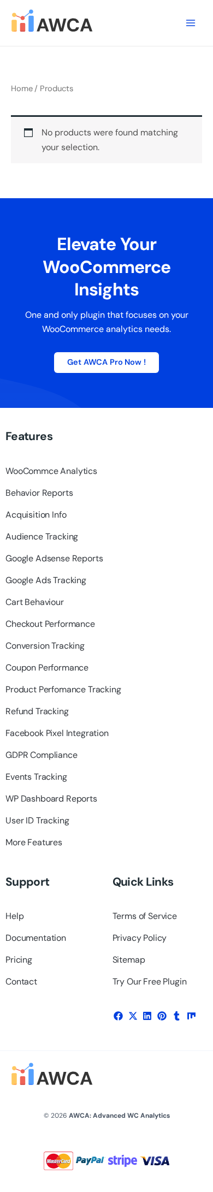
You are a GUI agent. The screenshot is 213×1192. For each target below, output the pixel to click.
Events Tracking (36, 776)
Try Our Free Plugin (150, 981)
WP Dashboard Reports (51, 798)
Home (21, 88)
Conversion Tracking (45, 645)
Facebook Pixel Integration (57, 733)
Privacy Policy (140, 938)
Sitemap (129, 959)
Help (14, 916)
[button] (119, 1016)
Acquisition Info (35, 514)
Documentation (35, 938)
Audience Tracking (41, 536)
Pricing (18, 959)
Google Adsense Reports (54, 558)
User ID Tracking (37, 820)
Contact (21, 981)
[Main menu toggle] (190, 22)
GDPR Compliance (41, 755)
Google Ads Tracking (45, 580)
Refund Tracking (37, 711)
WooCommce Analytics (51, 471)
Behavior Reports (39, 493)
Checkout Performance (50, 624)
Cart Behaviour (34, 602)
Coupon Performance (46, 667)
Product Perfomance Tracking (63, 689)
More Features (33, 842)
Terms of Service (145, 916)
